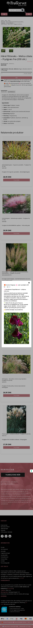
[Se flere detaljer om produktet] (14, 309)
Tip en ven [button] (29, 61)
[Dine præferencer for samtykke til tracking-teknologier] (31, 470)
